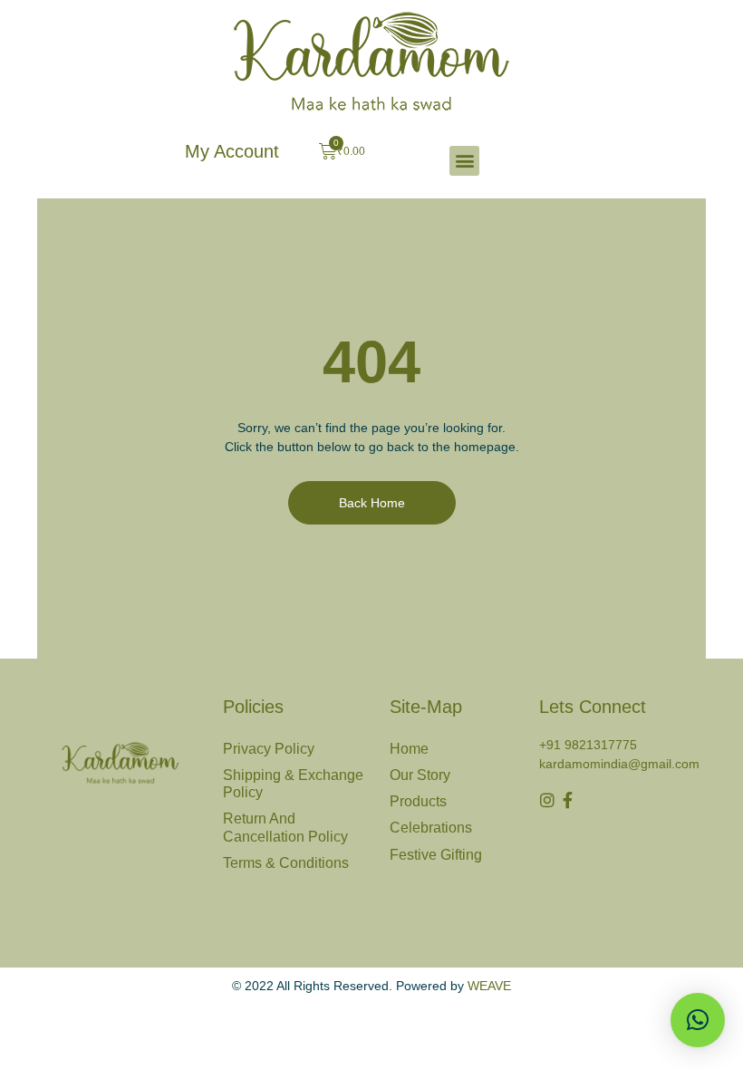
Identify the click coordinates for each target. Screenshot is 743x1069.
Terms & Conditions (286, 863)
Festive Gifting (436, 854)
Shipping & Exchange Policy (293, 783)
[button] (464, 161)
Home (409, 748)
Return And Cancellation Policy (285, 827)
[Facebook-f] (568, 800)
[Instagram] (547, 800)
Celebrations (431, 827)
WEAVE (489, 985)
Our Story (420, 775)
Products (418, 801)
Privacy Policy (268, 748)
